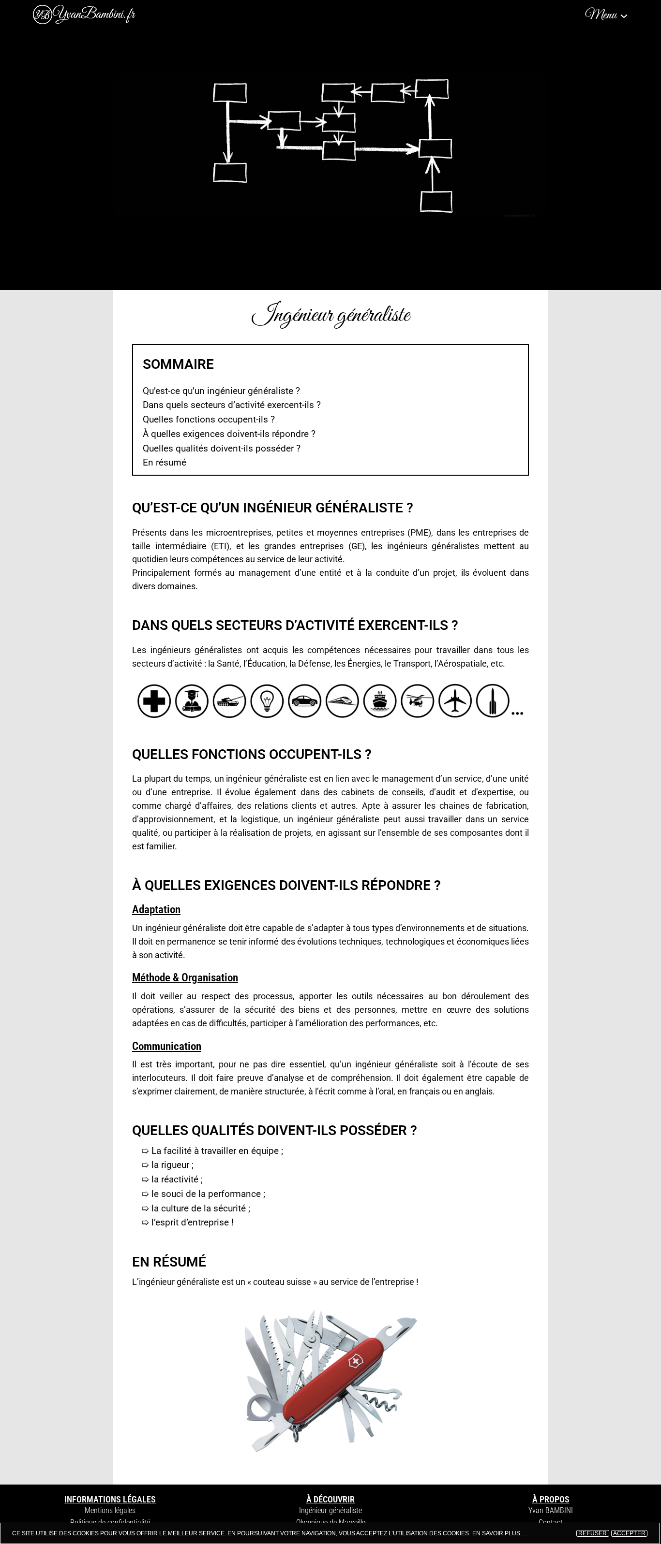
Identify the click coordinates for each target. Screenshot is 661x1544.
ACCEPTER (629, 1533)
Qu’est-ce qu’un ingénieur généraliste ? (221, 390)
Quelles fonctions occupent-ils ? (209, 419)
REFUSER (592, 1533)
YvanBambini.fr (93, 14)
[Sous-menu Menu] (624, 15)
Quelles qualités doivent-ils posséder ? (221, 448)
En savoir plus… (499, 1533)
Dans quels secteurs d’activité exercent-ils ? (232, 404)
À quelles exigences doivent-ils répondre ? (229, 433)
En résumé (164, 462)
